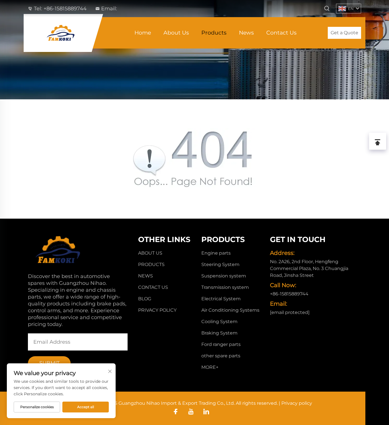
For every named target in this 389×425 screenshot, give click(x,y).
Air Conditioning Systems (230, 310)
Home (142, 32)
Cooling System (219, 321)
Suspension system (223, 276)
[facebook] (175, 411)
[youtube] (191, 411)
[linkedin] (206, 411)
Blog (144, 298)
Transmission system (225, 287)
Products (213, 32)
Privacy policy (157, 310)
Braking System (219, 333)
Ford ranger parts (221, 344)
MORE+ (209, 367)
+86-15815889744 (65, 8)
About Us (176, 32)
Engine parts (216, 253)
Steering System (220, 264)
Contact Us (281, 32)
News (246, 32)
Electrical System (221, 298)
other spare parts (220, 355)
